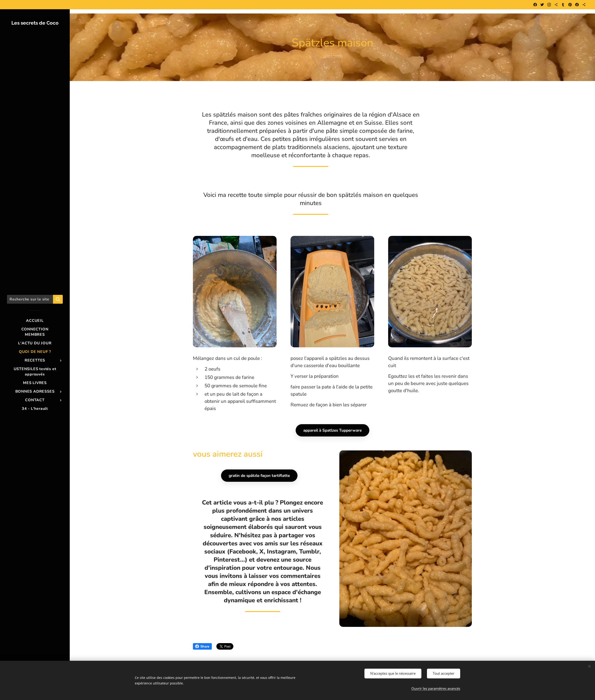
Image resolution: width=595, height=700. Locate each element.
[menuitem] (34, 320)
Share (204, 646)
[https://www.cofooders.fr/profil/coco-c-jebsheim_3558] (584, 5)
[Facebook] (535, 5)
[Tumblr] (563, 5)
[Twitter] (542, 5)
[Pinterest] (570, 5)
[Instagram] (549, 5)
